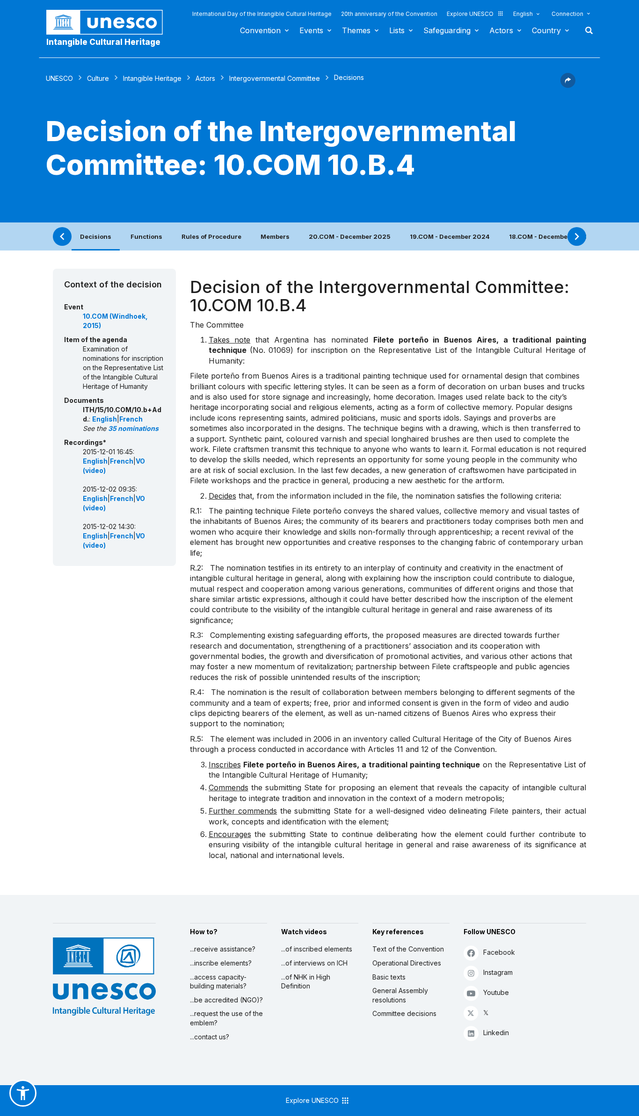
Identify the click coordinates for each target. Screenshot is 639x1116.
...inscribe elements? (221, 963)
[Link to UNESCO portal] (109, 22)
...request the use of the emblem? (226, 1018)
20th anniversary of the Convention (389, 13)
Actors (501, 30)
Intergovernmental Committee (274, 78)
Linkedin (496, 1033)
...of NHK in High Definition (305, 981)
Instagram (498, 972)
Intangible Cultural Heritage (103, 42)
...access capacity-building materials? (218, 981)
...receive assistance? (222, 949)
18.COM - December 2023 (549, 236)
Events (311, 30)
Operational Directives (406, 963)
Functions (146, 236)
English (523, 13)
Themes (356, 30)
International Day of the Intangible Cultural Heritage (262, 13)
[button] (567, 85)
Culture (98, 78)
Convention (260, 30)
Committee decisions (404, 1013)
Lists (397, 30)
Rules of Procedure (211, 236)
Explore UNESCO (470, 13)
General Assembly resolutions (400, 995)
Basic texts (389, 977)
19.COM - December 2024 (450, 236)
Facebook (499, 952)
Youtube (496, 992)
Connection (567, 13)
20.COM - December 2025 (350, 236)
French (131, 419)
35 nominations (133, 428)
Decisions (95, 236)
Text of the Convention (408, 949)
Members (275, 236)
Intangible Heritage (152, 78)
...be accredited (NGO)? (226, 1000)
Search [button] (586, 30)
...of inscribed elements (316, 949)
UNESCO (59, 78)
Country (546, 30)
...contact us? (209, 1037)
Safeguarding (447, 30)
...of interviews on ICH (314, 963)
